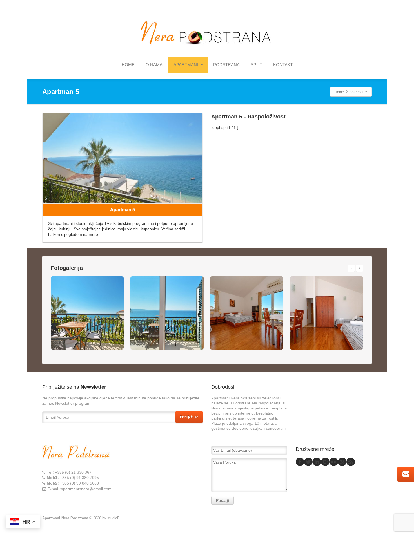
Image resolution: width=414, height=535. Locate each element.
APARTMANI (185, 64)
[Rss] (350, 462)
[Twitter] (308, 462)
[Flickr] (334, 462)
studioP (113, 518)
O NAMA (154, 64)
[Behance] (342, 462)
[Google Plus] (325, 462)
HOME (128, 64)
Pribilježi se (189, 417)
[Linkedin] (317, 462)
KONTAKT (283, 64)
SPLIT (256, 64)
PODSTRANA (226, 64)
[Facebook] (300, 462)
